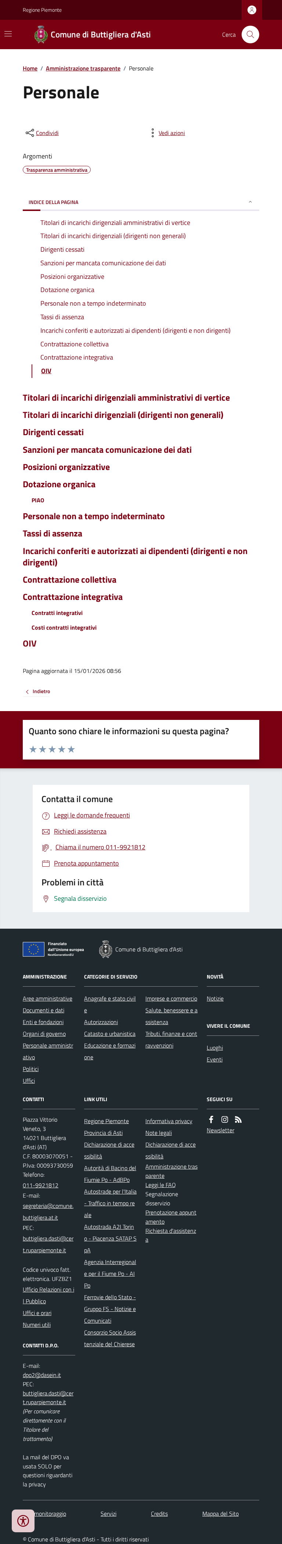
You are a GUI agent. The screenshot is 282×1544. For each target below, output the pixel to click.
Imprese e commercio (171, 998)
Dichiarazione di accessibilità (109, 1150)
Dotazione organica (59, 484)
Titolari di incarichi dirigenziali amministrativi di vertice (126, 397)
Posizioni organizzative (66, 467)
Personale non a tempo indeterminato (94, 516)
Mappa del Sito (220, 1513)
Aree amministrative (47, 998)
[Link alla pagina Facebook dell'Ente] (211, 1119)
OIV (29, 643)
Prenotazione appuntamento (170, 1217)
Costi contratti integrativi (64, 627)
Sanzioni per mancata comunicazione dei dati (107, 449)
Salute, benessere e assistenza (171, 1016)
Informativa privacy (168, 1121)
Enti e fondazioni (43, 1021)
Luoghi (215, 1047)
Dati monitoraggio (44, 1513)
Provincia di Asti (103, 1132)
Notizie (215, 998)
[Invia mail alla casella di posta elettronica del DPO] (42, 1375)
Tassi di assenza (52, 533)
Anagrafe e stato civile (110, 1004)
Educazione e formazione (109, 1051)
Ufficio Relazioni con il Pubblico (48, 1295)
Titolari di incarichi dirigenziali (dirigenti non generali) (123, 414)
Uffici (29, 1080)
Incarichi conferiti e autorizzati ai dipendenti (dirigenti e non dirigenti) (135, 556)
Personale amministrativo (48, 1051)
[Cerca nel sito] (247, 34)
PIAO (38, 500)
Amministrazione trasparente (83, 68)
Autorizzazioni (101, 1021)
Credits (159, 1513)
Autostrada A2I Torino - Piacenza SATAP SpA (110, 1238)
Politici (31, 1068)
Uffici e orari (37, 1312)
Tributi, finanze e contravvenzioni (171, 1039)
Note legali (158, 1132)
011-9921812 (40, 1185)
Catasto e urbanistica (109, 1033)
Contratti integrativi (57, 612)
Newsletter (220, 1130)
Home (30, 68)
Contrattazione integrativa (73, 596)
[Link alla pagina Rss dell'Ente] (238, 1119)
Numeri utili (37, 1324)
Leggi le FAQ (160, 1184)
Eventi (215, 1059)
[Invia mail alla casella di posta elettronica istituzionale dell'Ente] (49, 1211)
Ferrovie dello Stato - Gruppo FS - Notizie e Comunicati (110, 1309)
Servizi (108, 1513)
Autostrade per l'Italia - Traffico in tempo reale (110, 1203)
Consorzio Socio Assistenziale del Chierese (110, 1338)
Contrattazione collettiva (69, 579)
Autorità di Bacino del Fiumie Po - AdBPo (110, 1174)
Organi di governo (44, 1033)
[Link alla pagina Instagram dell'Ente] (224, 1119)
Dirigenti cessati (53, 432)
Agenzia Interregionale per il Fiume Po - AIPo (110, 1273)
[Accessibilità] (23, 1521)
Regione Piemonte (42, 10)
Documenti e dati (43, 1010)
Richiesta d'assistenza (170, 1235)
